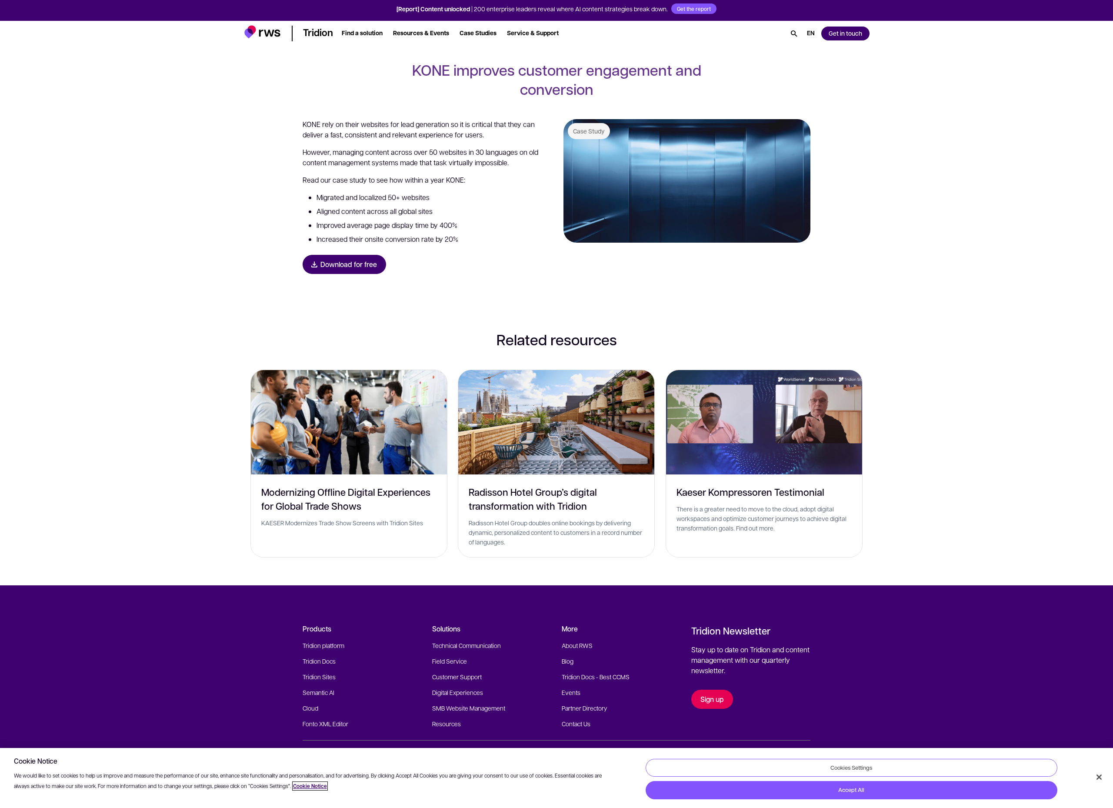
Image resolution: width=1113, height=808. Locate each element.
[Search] (793, 33)
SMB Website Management (468, 708)
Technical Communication (466, 645)
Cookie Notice (310, 786)
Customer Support (457, 677)
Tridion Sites (319, 677)
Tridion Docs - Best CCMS (596, 677)
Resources (446, 724)
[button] (262, 32)
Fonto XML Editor (325, 724)
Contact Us (576, 724)
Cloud (310, 708)
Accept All (851, 790)
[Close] (1099, 777)
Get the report (694, 8)
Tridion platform (323, 645)
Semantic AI (318, 692)
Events (571, 692)
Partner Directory (584, 708)
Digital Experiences (457, 692)
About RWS (577, 645)
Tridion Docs (319, 661)
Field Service (449, 661)
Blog (567, 661)
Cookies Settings (851, 767)
